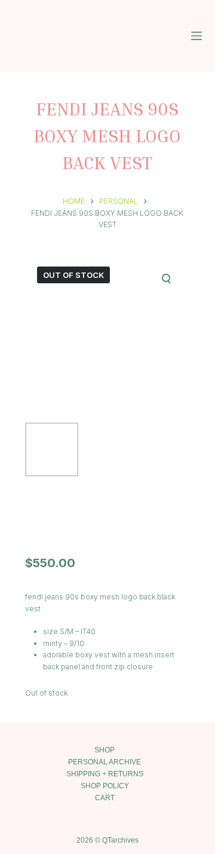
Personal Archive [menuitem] (104, 762)
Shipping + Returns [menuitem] (104, 774)
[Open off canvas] (196, 35)
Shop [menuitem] (104, 750)
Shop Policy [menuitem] (105, 786)
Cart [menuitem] (105, 798)
